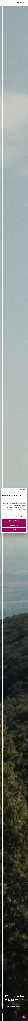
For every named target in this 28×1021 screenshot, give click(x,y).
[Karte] (4, 2)
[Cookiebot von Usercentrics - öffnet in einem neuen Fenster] (19, 490)
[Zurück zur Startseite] (21, 3)
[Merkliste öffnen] (5, 2)
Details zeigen (19, 516)
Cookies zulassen (14, 520)
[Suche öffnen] (6, 2)
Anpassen (13, 525)
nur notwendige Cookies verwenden (14, 529)
